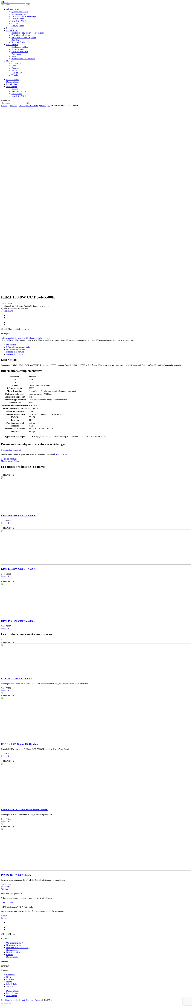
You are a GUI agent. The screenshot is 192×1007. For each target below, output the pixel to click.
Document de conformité (11, 450)
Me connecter (61, 454)
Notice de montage (9, 459)
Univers (9, 61)
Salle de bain (16, 73)
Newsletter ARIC (18, 21)
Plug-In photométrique (10, 461)
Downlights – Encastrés (21, 35)
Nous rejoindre (17, 19)
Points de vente (12, 993)
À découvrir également (15, 354)
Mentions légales (33, 1000)
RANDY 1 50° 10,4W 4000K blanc (19, 744)
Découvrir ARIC (13, 9)
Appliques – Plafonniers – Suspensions (27, 33)
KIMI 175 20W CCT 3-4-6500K (18, 568)
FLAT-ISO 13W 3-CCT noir (16, 678)
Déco (13, 66)
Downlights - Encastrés (28, 105)
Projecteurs (16, 54)
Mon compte (11, 995)
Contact (14, 23)
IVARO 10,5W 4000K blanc (16, 874)
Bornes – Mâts (17, 49)
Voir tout (4, 889)
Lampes (9, 28)
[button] (25, 306)
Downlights (45, 105)
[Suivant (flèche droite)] (5, 1005)
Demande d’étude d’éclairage (23, 16)
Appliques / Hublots (19, 47)
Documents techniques (15, 349)
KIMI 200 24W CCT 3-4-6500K (18, 515)
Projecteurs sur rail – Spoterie (23, 37)
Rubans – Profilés (18, 42)
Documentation (17, 26)
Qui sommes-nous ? (19, 12)
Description (11, 345)
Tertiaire (14, 75)
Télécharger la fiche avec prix (38, 338)
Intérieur (13, 105)
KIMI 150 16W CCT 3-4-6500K (18, 621)
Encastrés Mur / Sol (19, 52)
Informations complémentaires (18, 347)
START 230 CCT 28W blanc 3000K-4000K (24, 809)
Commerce (16, 63)
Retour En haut (4, 917)
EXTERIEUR (12, 44)
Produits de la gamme (15, 352)
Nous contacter (7, 902)
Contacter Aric (7, 311)
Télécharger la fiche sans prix (13, 338)
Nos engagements (18, 14)
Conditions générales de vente (13, 1000)
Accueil (4, 105)
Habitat (14, 70)
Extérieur (15, 68)
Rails (13, 56)
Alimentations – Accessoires (23, 59)
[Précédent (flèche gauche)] (2, 1005)
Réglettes (15, 40)
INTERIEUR (12, 30)
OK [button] (28, 5)
